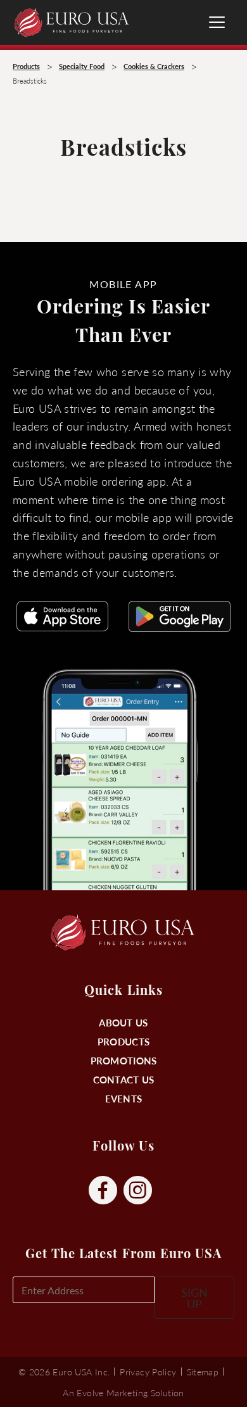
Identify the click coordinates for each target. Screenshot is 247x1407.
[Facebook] (103, 1191)
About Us (123, 1022)
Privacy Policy (148, 1371)
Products (123, 1041)
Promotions (124, 1060)
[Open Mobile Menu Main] (217, 22)
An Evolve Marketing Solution (123, 1392)
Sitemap (203, 1371)
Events (123, 1098)
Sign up (194, 1297)
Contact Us (124, 1079)
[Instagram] (138, 1191)
